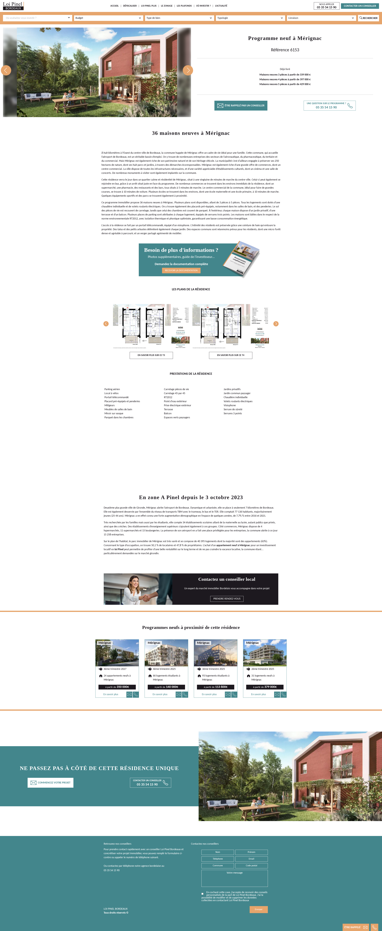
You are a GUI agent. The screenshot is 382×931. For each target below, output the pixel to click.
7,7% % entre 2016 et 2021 (250, 516)
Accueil (114, 6)
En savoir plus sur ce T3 (151, 355)
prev (6, 70)
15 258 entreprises (114, 534)
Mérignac (309, 38)
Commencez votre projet (50, 783)
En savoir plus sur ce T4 (230, 355)
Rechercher (368, 18)
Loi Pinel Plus (149, 6)
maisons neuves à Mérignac (158, 202)
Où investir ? (203, 6)
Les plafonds (184, 6)
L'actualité (221, 6)
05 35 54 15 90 (112, 870)
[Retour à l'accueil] (13, 6)
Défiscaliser (130, 6)
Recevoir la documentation (181, 270)
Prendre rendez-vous (226, 598)
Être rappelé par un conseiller (240, 106)
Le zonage (166, 6)
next (188, 70)
